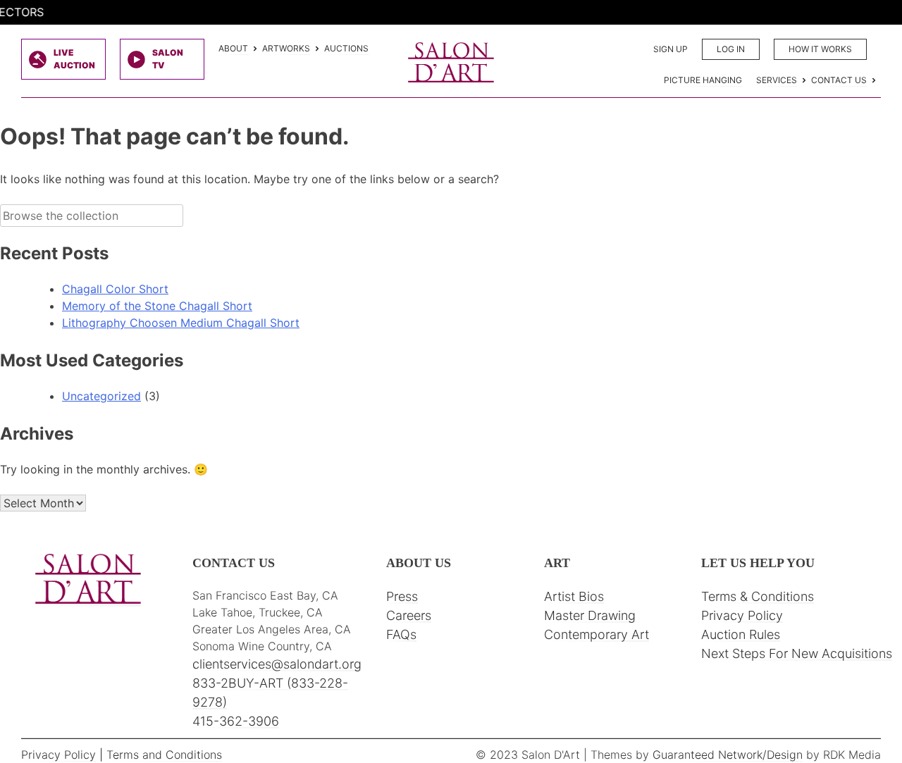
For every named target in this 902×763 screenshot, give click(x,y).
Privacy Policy (742, 615)
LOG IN (731, 49)
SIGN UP (670, 49)
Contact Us (839, 80)
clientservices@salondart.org (277, 664)
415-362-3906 (235, 721)
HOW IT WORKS (820, 49)
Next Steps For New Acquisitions (796, 653)
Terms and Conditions (164, 755)
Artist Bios (574, 596)
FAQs (401, 634)
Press (402, 596)
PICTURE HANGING (703, 80)
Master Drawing (590, 615)
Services (776, 80)
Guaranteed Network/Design (728, 755)
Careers (408, 615)
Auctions (346, 48)
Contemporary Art (596, 634)
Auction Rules (740, 634)
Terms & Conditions (757, 596)
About (233, 48)
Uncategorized (101, 396)
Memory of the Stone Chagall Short (157, 306)
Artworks (286, 48)
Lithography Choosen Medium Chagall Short (180, 323)
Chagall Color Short (115, 289)
